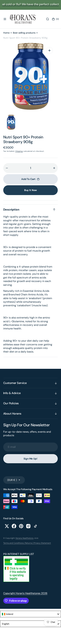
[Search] (47, 19)
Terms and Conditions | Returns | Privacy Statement (27, 543)
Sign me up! (30, 458)
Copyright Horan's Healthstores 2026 (25, 593)
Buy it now (30, 190)
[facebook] (14, 526)
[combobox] (30, 614)
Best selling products (24, 32)
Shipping (19, 151)
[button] (5, 19)
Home (6, 32)
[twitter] (6, 526)
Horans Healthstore (24, 538)
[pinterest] (21, 526)
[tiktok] (35, 526)
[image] (16, 581)
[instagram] (28, 526)
